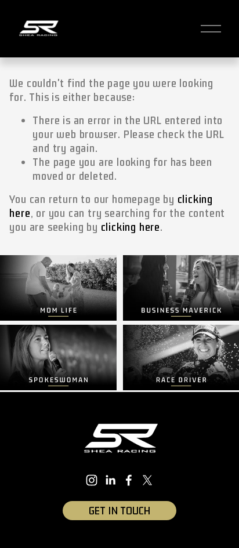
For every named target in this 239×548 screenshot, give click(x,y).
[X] (147, 480)
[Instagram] (91, 480)
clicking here (130, 227)
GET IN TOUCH (119, 511)
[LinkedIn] (110, 480)
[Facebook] (129, 480)
